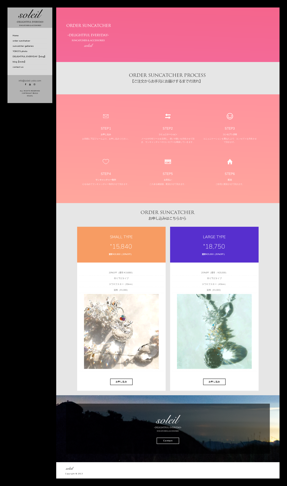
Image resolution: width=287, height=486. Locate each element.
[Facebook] (25, 84)
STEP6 (230, 174)
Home (16, 35)
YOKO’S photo (20, 51)
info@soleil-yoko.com (30, 80)
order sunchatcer (21, 40)
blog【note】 (19, 61)
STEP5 (168, 174)
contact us (18, 67)
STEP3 (230, 128)
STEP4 (106, 174)
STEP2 (168, 128)
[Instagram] (34, 84)
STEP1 (106, 128)
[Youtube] (29, 84)
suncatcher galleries (23, 46)
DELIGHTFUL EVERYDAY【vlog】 (29, 56)
